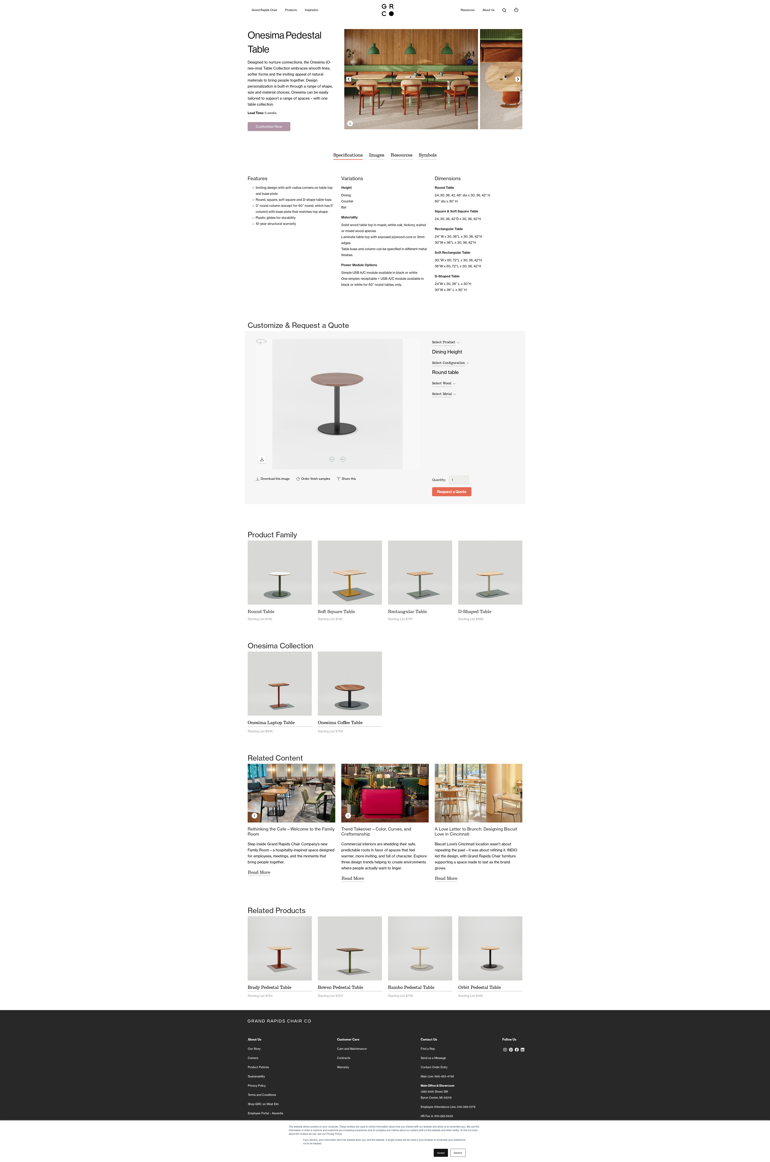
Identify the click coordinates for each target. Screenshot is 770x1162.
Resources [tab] (401, 155)
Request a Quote (451, 491)
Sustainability (256, 1076)
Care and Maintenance (352, 1049)
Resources (467, 10)
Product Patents (258, 1067)
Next (518, 79)
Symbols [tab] (428, 155)
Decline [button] (458, 1152)
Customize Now (269, 126)
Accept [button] (441, 1152)
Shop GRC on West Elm (263, 1104)
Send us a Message (433, 1058)
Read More (259, 872)
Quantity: (439, 480)
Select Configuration (448, 363)
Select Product (443, 342)
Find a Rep (428, 1049)
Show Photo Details (350, 123)
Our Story (254, 1049)
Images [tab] (376, 155)
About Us (488, 10)
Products (291, 10)
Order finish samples (315, 479)
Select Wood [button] (441, 383)
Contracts (343, 1058)
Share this (349, 479)
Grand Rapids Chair (264, 10)
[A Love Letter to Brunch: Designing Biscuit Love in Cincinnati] (478, 793)
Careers (253, 1058)
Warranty (343, 1067)
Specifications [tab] (348, 155)
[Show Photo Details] (411, 79)
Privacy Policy (257, 1085)
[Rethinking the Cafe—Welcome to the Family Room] (291, 793)
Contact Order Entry (434, 1067)
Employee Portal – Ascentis (265, 1113)
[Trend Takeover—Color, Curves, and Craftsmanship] (385, 793)
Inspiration (311, 10)
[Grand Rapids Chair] (388, 10)
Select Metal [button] (442, 394)
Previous (348, 79)
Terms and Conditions (262, 1095)
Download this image (275, 479)
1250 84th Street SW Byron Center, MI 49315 (437, 1091)
